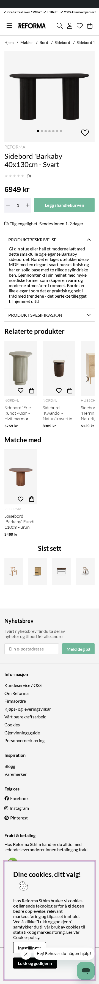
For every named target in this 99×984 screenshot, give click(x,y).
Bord (44, 42)
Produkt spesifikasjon (35, 315)
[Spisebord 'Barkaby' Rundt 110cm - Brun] (20, 476)
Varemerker (15, 774)
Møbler (26, 42)
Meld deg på (78, 649)
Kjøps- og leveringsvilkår (27, 708)
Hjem (9, 42)
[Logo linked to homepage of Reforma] (31, 25)
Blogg (9, 766)
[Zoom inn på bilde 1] (49, 96)
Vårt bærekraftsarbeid (25, 716)
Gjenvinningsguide (22, 732)
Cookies (12, 724)
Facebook (19, 798)
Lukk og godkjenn (35, 963)
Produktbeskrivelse (32, 239)
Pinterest (19, 817)
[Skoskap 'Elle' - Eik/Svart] (37, 571)
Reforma (14, 147)
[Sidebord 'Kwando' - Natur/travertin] (59, 368)
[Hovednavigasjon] (9, 25)
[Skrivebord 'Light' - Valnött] (61, 571)
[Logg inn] (70, 25)
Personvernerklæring (24, 740)
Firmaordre (15, 700)
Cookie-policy (26, 937)
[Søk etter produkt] (59, 25)
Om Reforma (16, 693)
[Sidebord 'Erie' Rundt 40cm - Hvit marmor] (20, 368)
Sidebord (62, 42)
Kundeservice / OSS (23, 685)
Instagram (19, 808)
